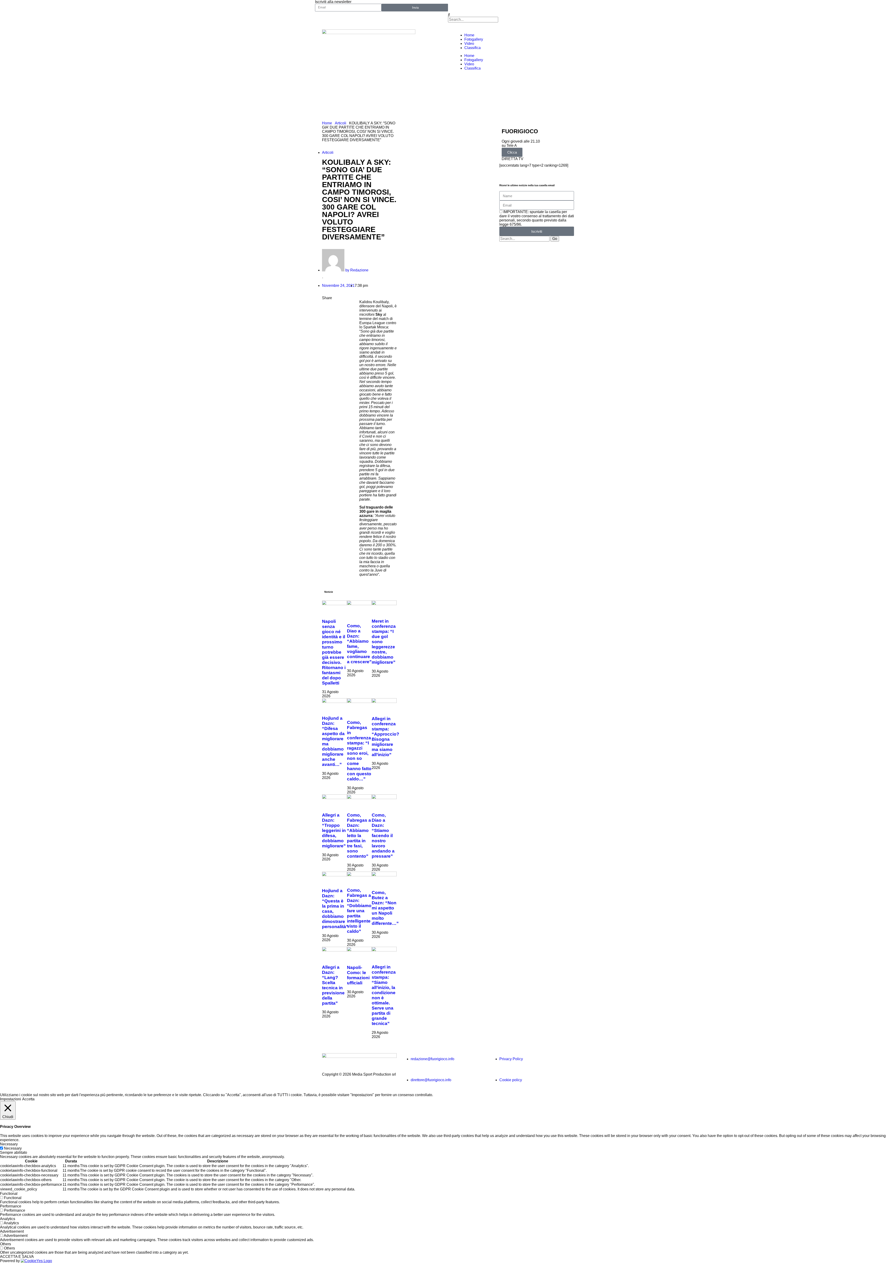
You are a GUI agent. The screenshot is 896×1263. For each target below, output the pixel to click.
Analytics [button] (7, 1219)
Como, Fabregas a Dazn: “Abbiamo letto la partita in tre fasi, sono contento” (359, 836)
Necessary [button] (9, 1144)
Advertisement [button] (12, 1231)
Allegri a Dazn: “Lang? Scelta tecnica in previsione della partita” (333, 985)
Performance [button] (10, 1206)
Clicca (512, 152)
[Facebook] (454, 6)
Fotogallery (473, 39)
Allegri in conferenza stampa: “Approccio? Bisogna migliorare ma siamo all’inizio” (385, 736)
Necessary (13, 1148)
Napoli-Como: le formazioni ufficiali (358, 975)
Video (469, 44)
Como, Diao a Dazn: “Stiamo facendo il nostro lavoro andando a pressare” (383, 836)
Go (554, 239)
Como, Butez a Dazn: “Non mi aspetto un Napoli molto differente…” (385, 908)
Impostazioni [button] (10, 1099)
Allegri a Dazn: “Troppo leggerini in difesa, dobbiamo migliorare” (334, 830)
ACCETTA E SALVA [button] (17, 1257)
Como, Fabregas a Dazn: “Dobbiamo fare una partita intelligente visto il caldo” (359, 911)
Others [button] (5, 1244)
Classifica (472, 48)
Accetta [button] (28, 1099)
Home (469, 35)
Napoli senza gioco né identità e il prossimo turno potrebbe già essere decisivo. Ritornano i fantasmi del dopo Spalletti (334, 652)
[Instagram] (491, 6)
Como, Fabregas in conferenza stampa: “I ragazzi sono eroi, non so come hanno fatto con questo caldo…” (359, 750)
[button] (514, 15)
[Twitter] (466, 6)
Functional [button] (9, 1194)
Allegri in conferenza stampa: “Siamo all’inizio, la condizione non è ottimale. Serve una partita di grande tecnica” (384, 995)
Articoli (340, 123)
